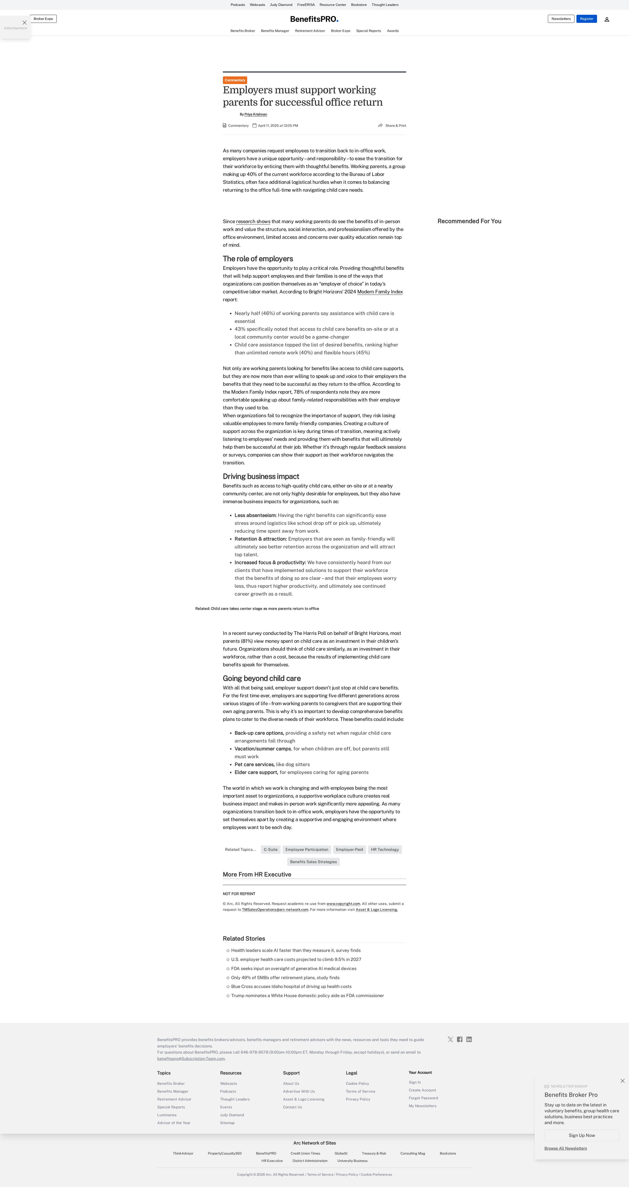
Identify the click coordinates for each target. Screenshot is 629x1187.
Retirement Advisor (174, 1099)
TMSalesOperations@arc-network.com (275, 909)
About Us (291, 1083)
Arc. (269, 1174)
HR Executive (272, 1161)
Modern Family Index (380, 292)
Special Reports (171, 1107)
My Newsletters (423, 1106)
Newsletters (561, 19)
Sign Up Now (582, 1135)
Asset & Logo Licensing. (377, 909)
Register (586, 19)
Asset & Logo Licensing (303, 1099)
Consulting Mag (412, 1153)
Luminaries (167, 1115)
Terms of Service (360, 1091)
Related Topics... (240, 849)
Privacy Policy (358, 1099)
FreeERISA (306, 5)
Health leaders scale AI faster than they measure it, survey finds (296, 950)
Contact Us (292, 1107)
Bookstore (359, 5)
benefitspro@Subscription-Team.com (191, 1058)
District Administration (310, 1161)
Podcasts (238, 5)
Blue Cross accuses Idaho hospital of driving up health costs (291, 986)
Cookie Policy (357, 1083)
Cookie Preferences (376, 1174)
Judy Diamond (281, 5)
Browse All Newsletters (565, 1148)
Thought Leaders (385, 5)
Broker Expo (43, 19)
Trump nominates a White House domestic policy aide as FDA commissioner (307, 995)
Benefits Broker (171, 1083)
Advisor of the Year (173, 1123)
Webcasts (257, 5)
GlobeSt (341, 1153)
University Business (352, 1161)
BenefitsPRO (266, 1153)
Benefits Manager (172, 1091)
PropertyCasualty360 (225, 1153)
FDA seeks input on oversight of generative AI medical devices (294, 968)
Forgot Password (423, 1098)
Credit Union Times (305, 1153)
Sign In (415, 1082)
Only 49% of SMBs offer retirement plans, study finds (285, 977)
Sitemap (227, 1123)
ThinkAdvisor (183, 1153)
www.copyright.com (343, 903)
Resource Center (333, 5)
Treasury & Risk (374, 1153)
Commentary (235, 80)
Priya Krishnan (255, 114)
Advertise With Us (299, 1091)
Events (226, 1107)
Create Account (422, 1090)
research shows (253, 221)
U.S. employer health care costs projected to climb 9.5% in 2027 (296, 959)
